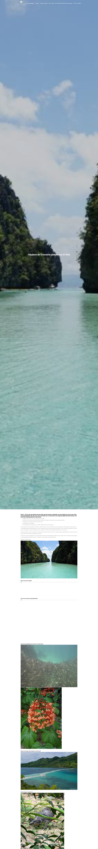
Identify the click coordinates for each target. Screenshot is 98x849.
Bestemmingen (31, 3)
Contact (79, 3)
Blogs (53, 3)
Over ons (63, 3)
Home (27, 3)
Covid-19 (75, 3)
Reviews (59, 3)
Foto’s (56, 3)
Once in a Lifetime (43, 3)
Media (67, 3)
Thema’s (37, 3)
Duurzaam (70, 3)
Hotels (50, 3)
